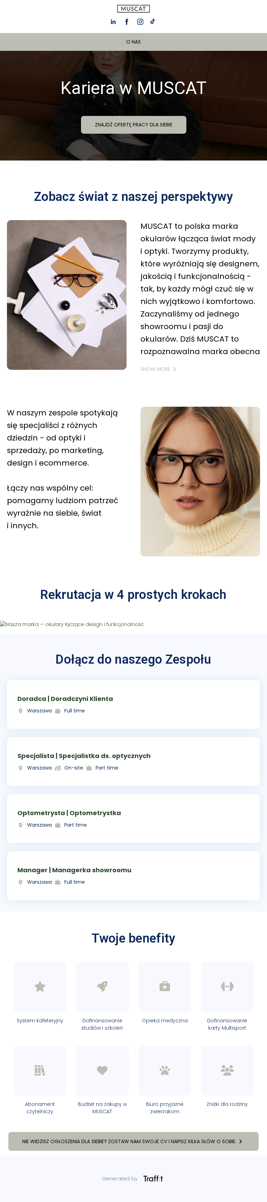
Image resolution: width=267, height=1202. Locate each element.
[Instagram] (140, 21)
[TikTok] (153, 21)
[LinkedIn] (113, 21)
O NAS (133, 41)
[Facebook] (126, 21)
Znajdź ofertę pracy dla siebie (133, 124)
